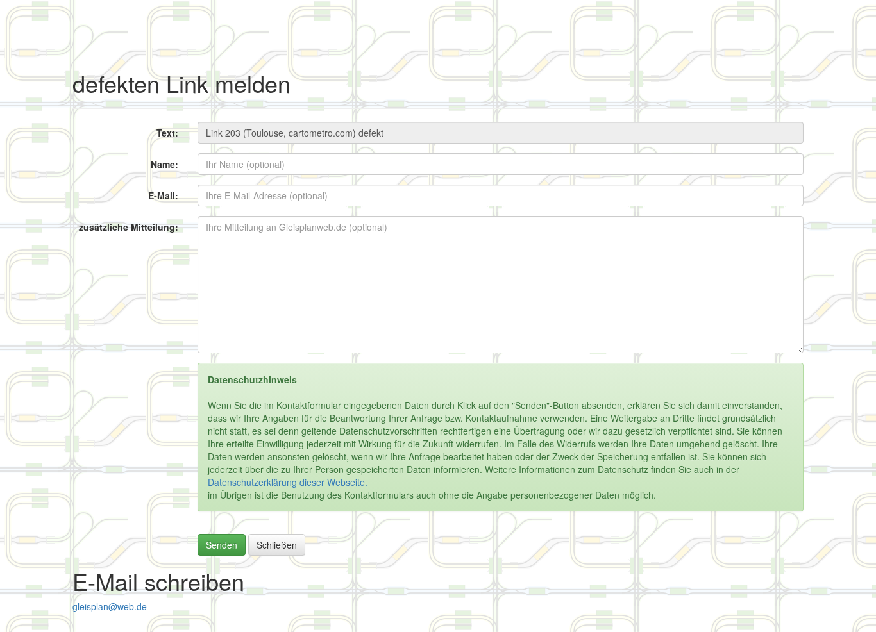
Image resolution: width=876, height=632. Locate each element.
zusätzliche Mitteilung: (128, 226)
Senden (221, 544)
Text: (167, 132)
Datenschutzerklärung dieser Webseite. (287, 482)
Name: (164, 164)
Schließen (277, 544)
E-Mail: (163, 195)
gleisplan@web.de (109, 606)
